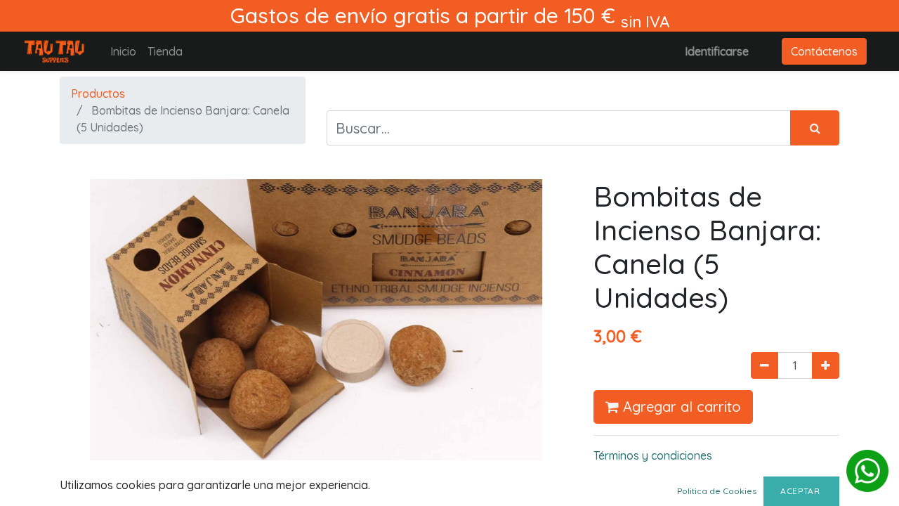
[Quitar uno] (764, 365)
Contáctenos (824, 51)
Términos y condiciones (652, 455)
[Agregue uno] (825, 365)
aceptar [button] (801, 491)
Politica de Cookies (716, 491)
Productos (98, 93)
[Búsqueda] (814, 127)
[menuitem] (123, 51)
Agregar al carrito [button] (680, 406)
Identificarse (717, 51)
